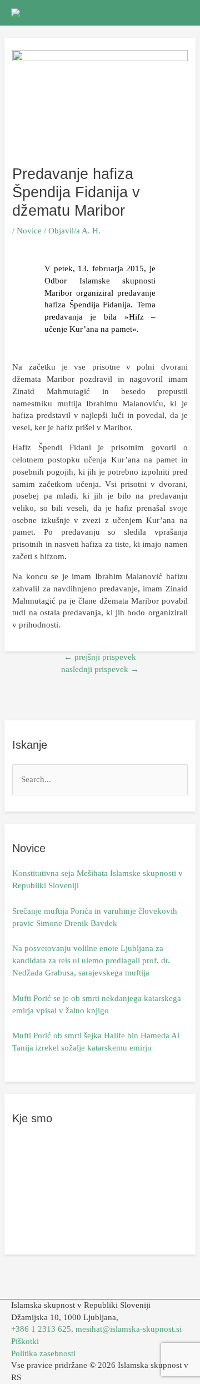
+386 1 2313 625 (41, 1329)
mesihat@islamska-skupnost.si (129, 1329)
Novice (29, 230)
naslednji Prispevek (100, 669)
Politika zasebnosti (43, 1353)
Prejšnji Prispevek (100, 657)
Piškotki (25, 1341)
